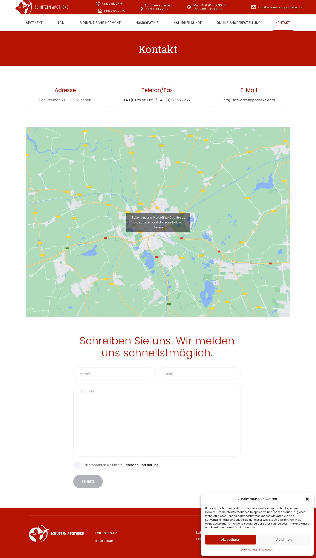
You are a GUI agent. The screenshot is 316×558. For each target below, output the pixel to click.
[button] (307, 499)
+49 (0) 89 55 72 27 (174, 100)
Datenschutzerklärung (140, 465)
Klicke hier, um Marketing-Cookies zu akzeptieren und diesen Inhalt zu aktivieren (158, 222)
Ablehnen (284, 539)
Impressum (266, 549)
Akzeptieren (230, 539)
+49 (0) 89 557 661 (139, 100)
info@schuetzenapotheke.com (249, 100)
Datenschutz (249, 549)
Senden (88, 482)
